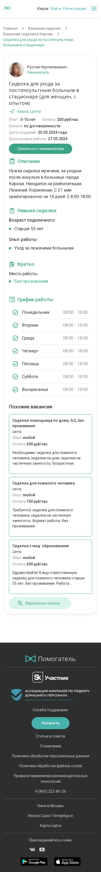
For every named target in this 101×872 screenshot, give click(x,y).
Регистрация (74, 8)
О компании (50, 746)
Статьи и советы (50, 736)
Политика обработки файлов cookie (50, 766)
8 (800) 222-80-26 (50, 791)
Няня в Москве (50, 806)
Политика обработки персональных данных (50, 756)
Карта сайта (50, 825)
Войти (56, 8)
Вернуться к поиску (43, 603)
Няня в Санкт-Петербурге (50, 816)
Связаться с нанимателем (40, 149)
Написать (50, 723)
